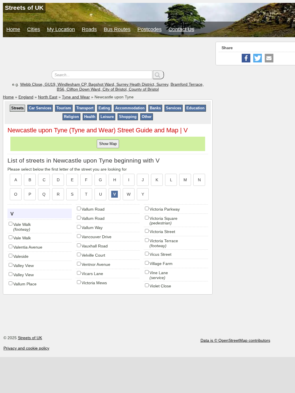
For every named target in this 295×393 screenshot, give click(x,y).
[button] (246, 58)
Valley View (23, 265)
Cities (33, 29)
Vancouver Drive (96, 236)
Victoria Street (162, 231)
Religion (71, 117)
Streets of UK (30, 337)
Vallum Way (92, 227)
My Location (61, 29)
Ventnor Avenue (96, 264)
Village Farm (161, 263)
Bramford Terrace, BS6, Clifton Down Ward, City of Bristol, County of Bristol (130, 86)
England (25, 97)
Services (173, 108)
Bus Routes (117, 29)
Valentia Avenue (27, 247)
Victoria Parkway (165, 209)
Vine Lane (159, 272)
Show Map (108, 144)
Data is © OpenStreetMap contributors (235, 340)
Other (147, 117)
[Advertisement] (108, 55)
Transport (84, 108)
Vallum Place (25, 284)
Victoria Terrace (164, 241)
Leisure (107, 117)
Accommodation (130, 108)
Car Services (40, 108)
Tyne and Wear (76, 97)
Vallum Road (93, 209)
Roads (89, 29)
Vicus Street (160, 254)
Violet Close (160, 286)
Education (195, 108)
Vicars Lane (92, 273)
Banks (155, 108)
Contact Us (181, 29)
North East (47, 97)
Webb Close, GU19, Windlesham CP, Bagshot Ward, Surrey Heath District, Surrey (94, 84)
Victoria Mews (94, 283)
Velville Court (93, 255)
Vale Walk (22, 224)
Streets (17, 108)
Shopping (128, 117)
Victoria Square (163, 218)
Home (13, 29)
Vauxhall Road (95, 246)
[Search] (158, 74)
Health (89, 117)
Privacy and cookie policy (26, 348)
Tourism (63, 108)
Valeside (21, 256)
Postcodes (149, 29)
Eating (104, 108)
